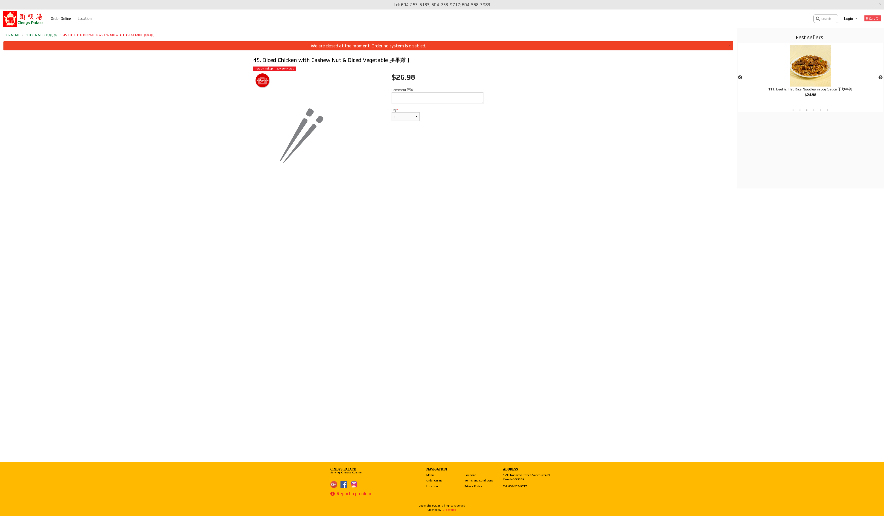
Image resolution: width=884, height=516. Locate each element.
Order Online (61, 18)
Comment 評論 (402, 90)
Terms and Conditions (479, 480)
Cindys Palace (343, 469)
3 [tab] (807, 110)
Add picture (262, 80)
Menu (430, 475)
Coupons (470, 475)
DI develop (449, 509)
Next (880, 77)
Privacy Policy (473, 486)
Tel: (515, 486)
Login (848, 18)
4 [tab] (813, 110)
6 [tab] (827, 110)
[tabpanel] (810, 75)
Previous (740, 77)
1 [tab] (793, 110)
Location (85, 18)
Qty (395, 110)
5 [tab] (820, 110)
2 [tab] (800, 110)
